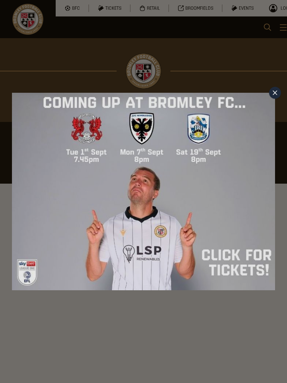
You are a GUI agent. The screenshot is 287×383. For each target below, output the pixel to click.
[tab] (275, 93)
